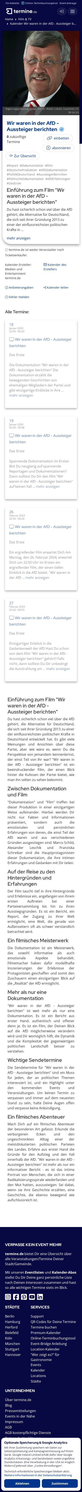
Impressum (14, 1421)
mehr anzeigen (21, 395)
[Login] (61, 11)
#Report (12, 166)
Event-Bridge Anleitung (49, 1343)
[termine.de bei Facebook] (17, 1298)
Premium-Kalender (46, 1332)
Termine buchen (44, 1327)
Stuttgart (12, 1349)
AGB (8, 1427)
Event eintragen (69, 3)
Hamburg (12, 1321)
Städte (36, 1381)
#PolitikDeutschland (21, 174)
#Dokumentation (31, 166)
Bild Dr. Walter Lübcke (49, 108)
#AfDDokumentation (53, 170)
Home (9, 19)
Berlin (9, 1316)
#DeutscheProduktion (22, 170)
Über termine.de (18, 1399)
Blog (8, 1405)
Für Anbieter (12, 3)
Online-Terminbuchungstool (41, 3)
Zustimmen (60, 1483)
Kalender (38, 1370)
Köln (8, 1338)
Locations (38, 1375)
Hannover (13, 1354)
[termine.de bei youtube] (33, 1298)
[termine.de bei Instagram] (9, 1298)
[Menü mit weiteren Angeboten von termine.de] (72, 11)
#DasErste (14, 183)
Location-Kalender (45, 1349)
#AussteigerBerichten (52, 174)
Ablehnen (22, 1483)
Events (36, 1364)
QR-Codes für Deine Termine (53, 1321)
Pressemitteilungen (20, 1410)
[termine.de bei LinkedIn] (41, 1298)
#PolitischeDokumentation (25, 179)
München (12, 1343)
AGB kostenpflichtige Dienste (28, 1432)
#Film (49, 166)
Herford (11, 1327)
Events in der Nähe (20, 1416)
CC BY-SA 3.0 (74, 110)
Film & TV (24, 19)
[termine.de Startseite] (23, 10)
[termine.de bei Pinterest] (25, 1298)
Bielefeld (12, 1332)
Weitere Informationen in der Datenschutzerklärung (38, 1475)
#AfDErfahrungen (57, 179)
